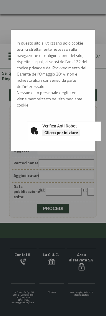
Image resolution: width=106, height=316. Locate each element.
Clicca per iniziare (61, 132)
